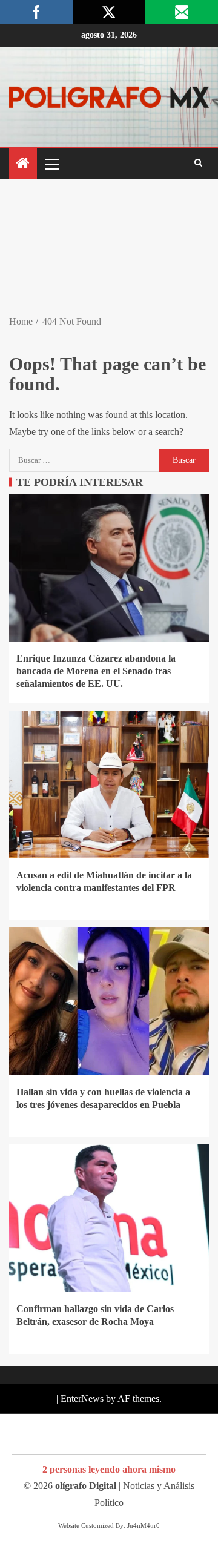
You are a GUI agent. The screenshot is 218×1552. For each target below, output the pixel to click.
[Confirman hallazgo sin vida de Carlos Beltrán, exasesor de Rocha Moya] (109, 1218)
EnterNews (82, 1398)
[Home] (23, 164)
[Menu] (51, 163)
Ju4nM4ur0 (143, 1525)
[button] (51, 163)
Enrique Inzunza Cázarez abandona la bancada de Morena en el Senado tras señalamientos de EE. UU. (96, 671)
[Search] (198, 163)
